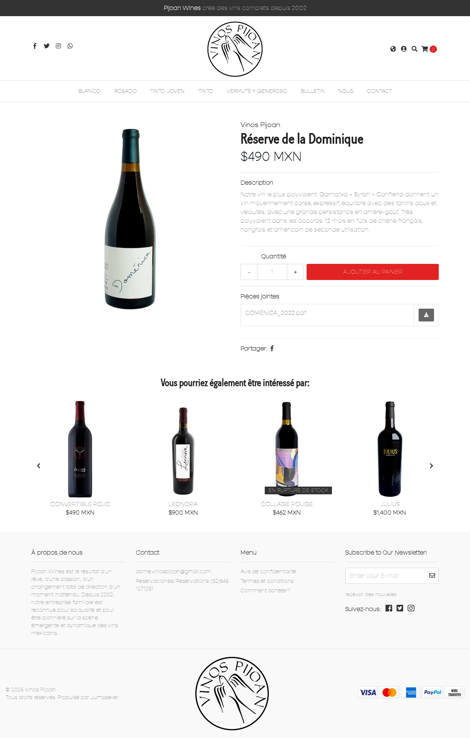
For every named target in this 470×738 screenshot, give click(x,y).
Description (257, 182)
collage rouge (287, 504)
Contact (379, 91)
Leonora (183, 504)
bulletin (313, 91)
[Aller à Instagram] (58, 46)
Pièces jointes (260, 296)
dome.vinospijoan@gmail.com (174, 571)
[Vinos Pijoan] (235, 49)
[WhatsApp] (70, 46)
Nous (345, 91)
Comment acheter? (265, 590)
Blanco (89, 91)
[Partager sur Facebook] (272, 348)
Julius (390, 504)
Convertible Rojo (80, 504)
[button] (393, 49)
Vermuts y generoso (257, 91)
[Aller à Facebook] (35, 46)
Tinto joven (167, 91)
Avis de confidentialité (268, 571)
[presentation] (38, 466)
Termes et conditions (267, 581)
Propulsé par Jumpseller (88, 697)
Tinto (205, 91)
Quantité (273, 256)
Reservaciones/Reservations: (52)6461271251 (182, 585)
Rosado (125, 91)
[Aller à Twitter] (46, 46)
